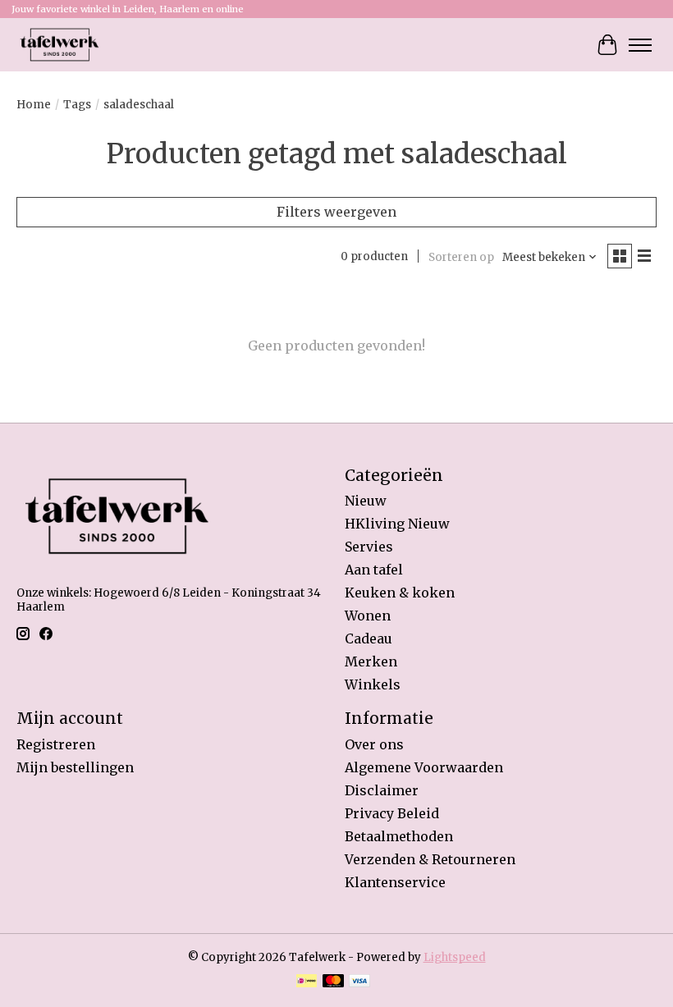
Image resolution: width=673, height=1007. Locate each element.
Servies (369, 546)
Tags (77, 105)
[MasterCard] (333, 982)
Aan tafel (374, 569)
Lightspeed (454, 957)
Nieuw (366, 500)
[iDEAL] (306, 982)
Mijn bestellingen (75, 767)
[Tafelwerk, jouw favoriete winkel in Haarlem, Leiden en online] (59, 44)
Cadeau (368, 638)
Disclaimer (382, 790)
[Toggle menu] (640, 45)
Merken (371, 661)
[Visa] (359, 982)
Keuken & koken (400, 592)
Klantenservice (395, 882)
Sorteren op (461, 257)
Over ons (374, 744)
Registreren (55, 744)
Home (33, 105)
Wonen (368, 615)
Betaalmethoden (399, 836)
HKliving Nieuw (397, 523)
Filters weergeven (336, 212)
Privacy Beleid (392, 813)
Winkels (373, 684)
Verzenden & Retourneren (430, 859)
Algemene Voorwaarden (424, 767)
